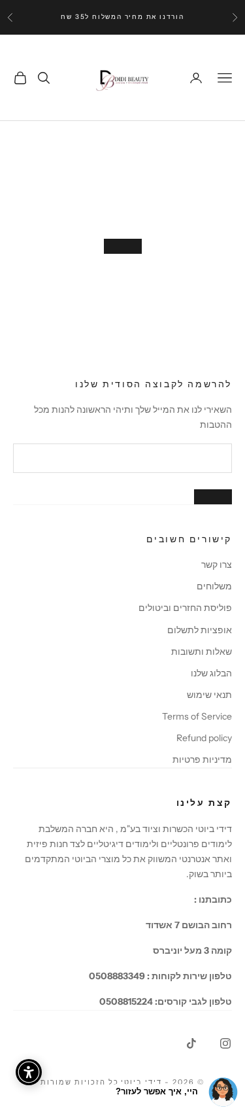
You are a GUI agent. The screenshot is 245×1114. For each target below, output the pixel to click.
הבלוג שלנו (211, 673)
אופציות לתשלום (199, 630)
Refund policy (204, 738)
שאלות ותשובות (201, 651)
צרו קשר (216, 564)
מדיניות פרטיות (202, 759)
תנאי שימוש (209, 695)
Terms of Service (197, 716)
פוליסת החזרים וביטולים (185, 608)
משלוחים (214, 586)
